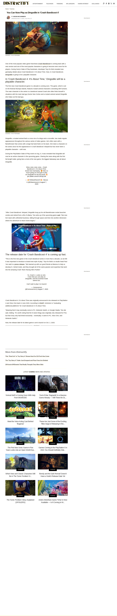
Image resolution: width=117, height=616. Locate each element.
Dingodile (8, 75)
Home (7, 8)
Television (49, 3)
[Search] (103, 3)
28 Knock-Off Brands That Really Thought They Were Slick (24, 364)
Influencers (70, 3)
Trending (60, 3)
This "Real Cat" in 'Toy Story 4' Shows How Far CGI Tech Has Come (27, 356)
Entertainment (38, 3)
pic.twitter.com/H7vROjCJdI (36, 176)
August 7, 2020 (43, 289)
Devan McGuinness (19, 16)
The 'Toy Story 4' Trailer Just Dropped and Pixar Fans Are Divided (26, 360)
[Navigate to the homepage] (16, 3)
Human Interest (83, 3)
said (58, 215)
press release (19, 264)
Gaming (12, 8)
